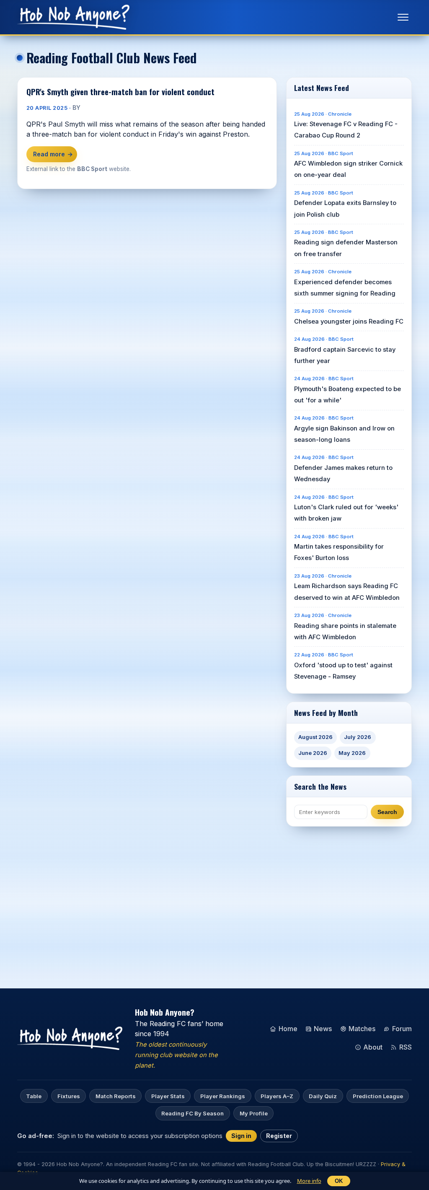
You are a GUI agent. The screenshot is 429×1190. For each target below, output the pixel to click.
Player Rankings (222, 1096)
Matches (362, 1028)
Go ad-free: (35, 1135)
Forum (402, 1028)
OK (339, 1181)
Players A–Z (277, 1096)
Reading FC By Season (192, 1113)
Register (279, 1135)
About (372, 1047)
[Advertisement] (357, 893)
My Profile (254, 1113)
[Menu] (403, 17)
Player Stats (168, 1096)
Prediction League (378, 1096)
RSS (405, 1047)
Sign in (241, 1135)
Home (288, 1028)
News (323, 1028)
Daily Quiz (323, 1096)
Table (33, 1096)
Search (387, 812)
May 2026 (352, 753)
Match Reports (116, 1096)
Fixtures (68, 1096)
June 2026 (312, 753)
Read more (52, 154)
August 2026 (315, 737)
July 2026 (357, 737)
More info (309, 1181)
